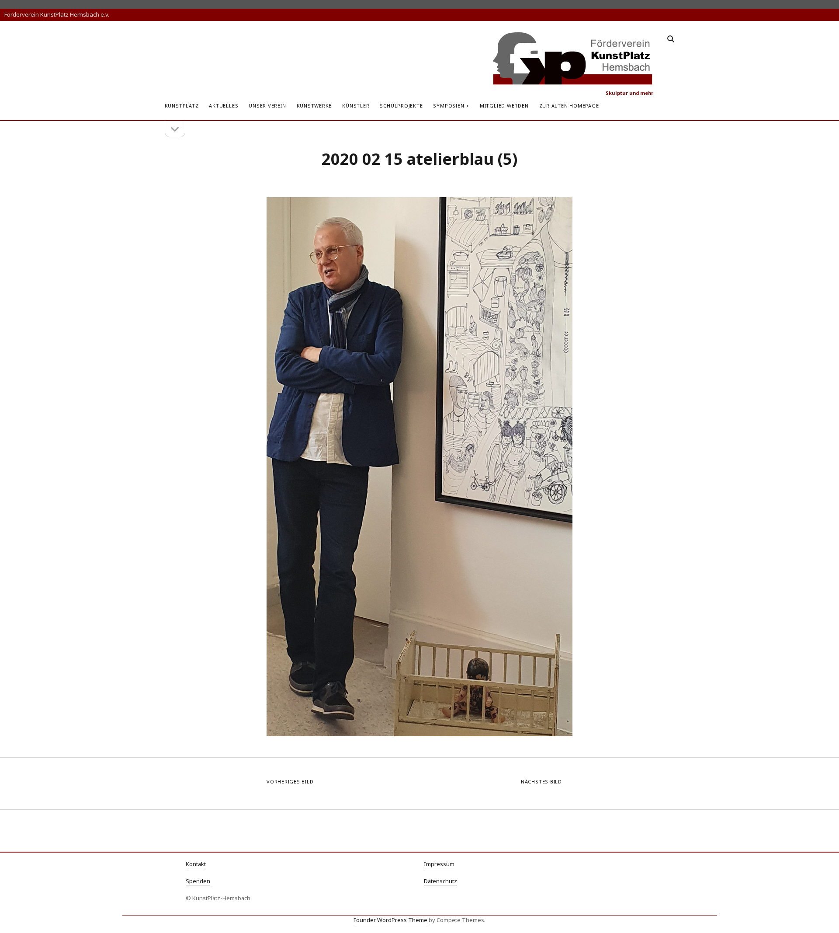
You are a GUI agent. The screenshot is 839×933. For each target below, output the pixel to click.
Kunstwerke (314, 105)
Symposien (448, 105)
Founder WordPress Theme (390, 920)
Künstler (355, 105)
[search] (671, 39)
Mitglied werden (504, 105)
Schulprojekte (401, 105)
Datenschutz (440, 881)
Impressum (439, 864)
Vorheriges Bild (290, 781)
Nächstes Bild (541, 781)
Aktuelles (223, 105)
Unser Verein (267, 105)
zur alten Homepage (569, 105)
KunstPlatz (182, 105)
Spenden (198, 881)
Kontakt (196, 864)
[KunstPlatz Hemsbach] (573, 81)
